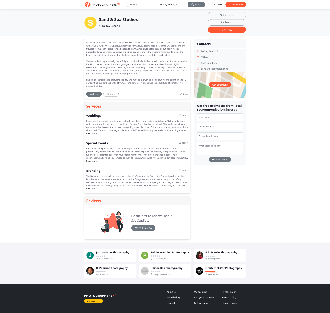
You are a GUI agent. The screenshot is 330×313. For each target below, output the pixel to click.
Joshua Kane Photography (112, 252)
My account (200, 291)
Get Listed (237, 4)
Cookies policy (229, 302)
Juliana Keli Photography (166, 268)
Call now (227, 29)
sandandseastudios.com (214, 68)
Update (111, 94)
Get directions (220, 84)
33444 (204, 57)
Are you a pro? (93, 301)
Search (198, 4)
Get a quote (227, 15)
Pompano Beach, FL (162, 274)
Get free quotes (220, 159)
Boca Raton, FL (214, 274)
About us (171, 291)
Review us (227, 22)
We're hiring (173, 297)
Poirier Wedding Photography (170, 252)
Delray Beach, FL (112, 26)
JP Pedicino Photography (112, 268)
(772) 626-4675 (209, 62)
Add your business (204, 297)
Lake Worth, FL (160, 258)
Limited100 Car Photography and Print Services (235, 268)
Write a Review (143, 228)
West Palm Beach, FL (108, 258)
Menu (219, 4)
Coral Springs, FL (215, 258)
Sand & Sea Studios (118, 19)
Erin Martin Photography (221, 252)
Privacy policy (229, 291)
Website (94, 94)
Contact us (172, 302)
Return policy (229, 297)
